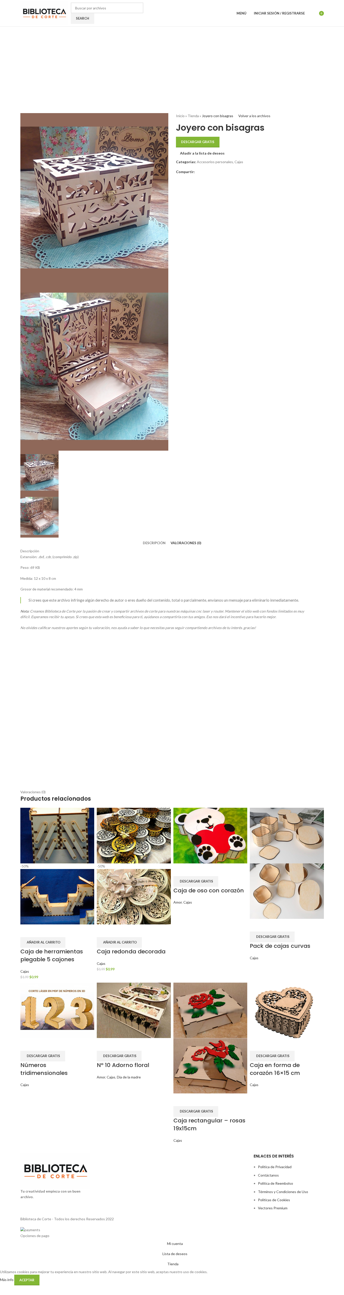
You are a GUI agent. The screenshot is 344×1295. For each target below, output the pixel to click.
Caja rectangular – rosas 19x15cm (209, 1124)
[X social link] (204, 172)
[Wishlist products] (312, 13)
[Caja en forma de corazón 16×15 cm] (287, 1010)
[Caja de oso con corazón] (210, 835)
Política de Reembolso (275, 1183)
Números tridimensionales (44, 1069)
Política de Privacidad (275, 1167)
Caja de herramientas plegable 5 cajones (51, 955)
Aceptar (26, 1280)
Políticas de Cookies (274, 1200)
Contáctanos (268, 1175)
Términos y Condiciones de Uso (283, 1192)
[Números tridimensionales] (57, 1010)
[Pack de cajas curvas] (287, 835)
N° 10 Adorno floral (123, 1065)
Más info (7, 1279)
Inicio (180, 116)
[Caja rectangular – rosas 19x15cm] (210, 1010)
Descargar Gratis (197, 142)
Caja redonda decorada (131, 951)
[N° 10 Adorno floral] (134, 1010)
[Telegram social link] (210, 172)
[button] (42, 942)
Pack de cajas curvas (280, 946)
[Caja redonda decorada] (134, 835)
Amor (177, 902)
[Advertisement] (172, 64)
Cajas (239, 162)
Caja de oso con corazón (208, 890)
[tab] (154, 543)
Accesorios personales (215, 162)
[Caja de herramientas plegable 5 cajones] (57, 835)
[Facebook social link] (198, 172)
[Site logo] (44, 13)
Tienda (193, 116)
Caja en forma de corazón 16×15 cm (275, 1069)
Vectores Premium (272, 1208)
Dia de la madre (129, 1077)
